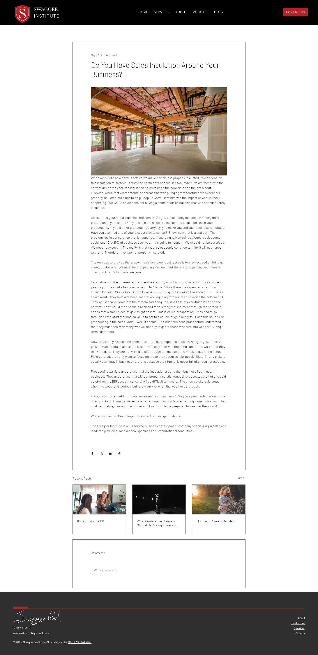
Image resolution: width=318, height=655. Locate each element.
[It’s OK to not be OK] (99, 499)
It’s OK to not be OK (90, 521)
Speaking (299, 628)
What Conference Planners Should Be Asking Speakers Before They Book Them (156, 523)
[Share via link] (119, 453)
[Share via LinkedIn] (110, 453)
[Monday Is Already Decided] (218, 499)
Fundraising (298, 623)
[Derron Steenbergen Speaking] (159, 499)
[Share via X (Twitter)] (101, 453)
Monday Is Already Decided (216, 521)
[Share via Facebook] (92, 453)
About (301, 618)
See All (241, 477)
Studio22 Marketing (80, 642)
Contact (300, 633)
